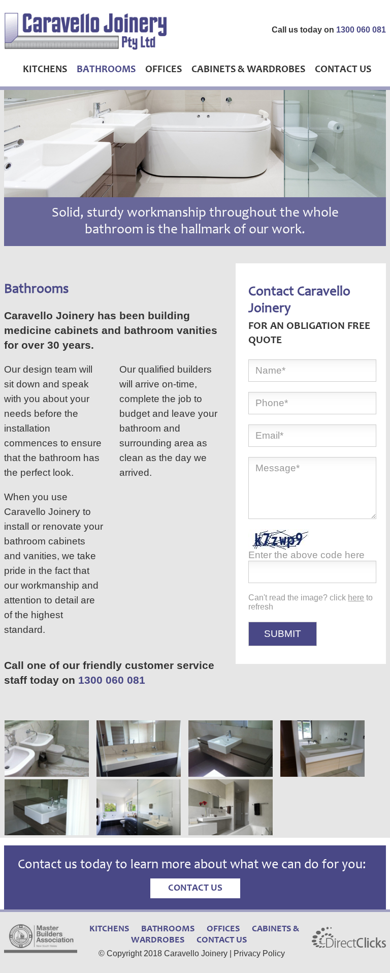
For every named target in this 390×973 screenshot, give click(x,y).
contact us (195, 888)
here (356, 597)
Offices (163, 70)
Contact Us (343, 70)
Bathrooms (106, 70)
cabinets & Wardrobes (248, 70)
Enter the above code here (306, 555)
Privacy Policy (259, 953)
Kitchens (45, 70)
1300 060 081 (361, 29)
